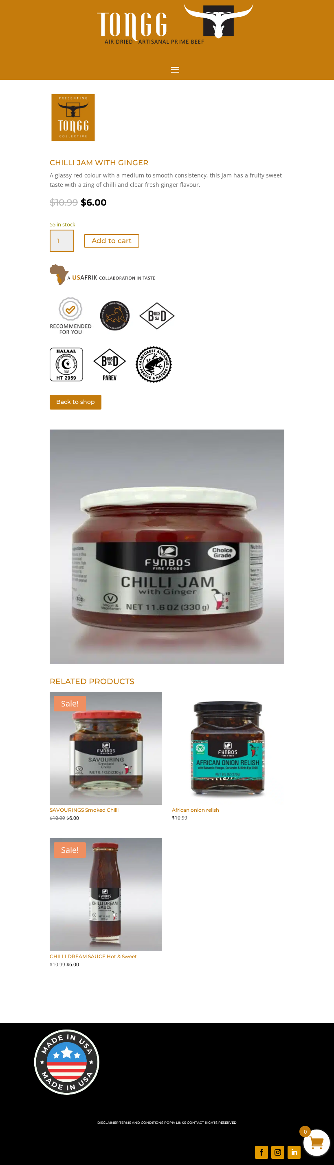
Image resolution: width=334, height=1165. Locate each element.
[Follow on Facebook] (261, 1152)
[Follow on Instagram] (277, 1152)
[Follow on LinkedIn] (294, 1152)
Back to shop (75, 401)
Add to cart (112, 241)
